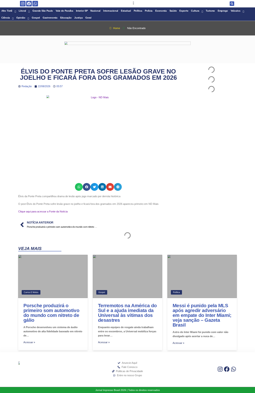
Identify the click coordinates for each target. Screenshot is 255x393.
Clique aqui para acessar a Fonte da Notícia (43, 211)
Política (176, 292)
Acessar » (29, 342)
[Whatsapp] (35, 3)
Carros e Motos (31, 292)
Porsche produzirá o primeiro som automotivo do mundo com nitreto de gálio (51, 313)
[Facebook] (29, 3)
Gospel (101, 292)
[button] (232, 3)
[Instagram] (23, 3)
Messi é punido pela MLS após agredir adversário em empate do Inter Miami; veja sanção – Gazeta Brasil (202, 315)
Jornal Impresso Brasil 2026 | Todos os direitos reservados (127, 390)
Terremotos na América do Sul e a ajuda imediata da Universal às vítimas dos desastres (127, 313)
